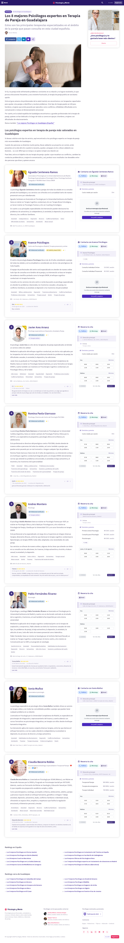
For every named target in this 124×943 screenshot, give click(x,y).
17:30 (85, 804)
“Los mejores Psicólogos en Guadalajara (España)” (35, 123)
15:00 (97, 556)
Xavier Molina (13, 33)
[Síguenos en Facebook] (83, 931)
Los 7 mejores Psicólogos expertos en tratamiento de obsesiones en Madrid (91, 861)
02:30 (108, 813)
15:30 (97, 800)
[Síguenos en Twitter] (87, 931)
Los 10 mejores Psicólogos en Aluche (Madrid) (22, 855)
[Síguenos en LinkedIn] (91, 931)
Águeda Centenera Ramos (43, 172)
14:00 (85, 556)
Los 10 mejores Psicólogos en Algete (77, 888)
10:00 (108, 364)
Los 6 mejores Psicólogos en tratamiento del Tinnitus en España (87, 852)
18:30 (97, 804)
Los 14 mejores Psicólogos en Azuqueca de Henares (24, 885)
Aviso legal (49, 937)
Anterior (83, 386)
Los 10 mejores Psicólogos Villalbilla (77, 882)
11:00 (85, 368)
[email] (28, 39)
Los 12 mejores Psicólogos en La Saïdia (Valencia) (23, 861)
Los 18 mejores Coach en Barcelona (19, 858)
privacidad (56, 937)
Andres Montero (37, 504)
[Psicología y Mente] (61, 3)
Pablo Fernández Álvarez (42, 594)
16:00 (108, 556)
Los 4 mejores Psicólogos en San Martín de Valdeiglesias (84, 855)
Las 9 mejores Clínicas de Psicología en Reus (80, 858)
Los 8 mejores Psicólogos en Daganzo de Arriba (81, 885)
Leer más (14, 395)
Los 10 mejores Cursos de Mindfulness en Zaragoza (24, 865)
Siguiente (110, 386)
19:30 (108, 804)
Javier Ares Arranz (38, 327)
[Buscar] (102, 3)
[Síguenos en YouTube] (99, 931)
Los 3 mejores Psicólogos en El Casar (19, 891)
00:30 (85, 813)
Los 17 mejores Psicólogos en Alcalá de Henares (81, 879)
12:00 (97, 368)
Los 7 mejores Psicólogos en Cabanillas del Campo (24, 879)
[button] (85, 259)
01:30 (97, 813)
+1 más (85, 543)
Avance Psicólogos (38, 243)
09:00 (97, 364)
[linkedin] (24, 39)
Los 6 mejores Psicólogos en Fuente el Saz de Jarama (83, 891)
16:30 (108, 800)
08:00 (85, 364)
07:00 (85, 444)
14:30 (85, 800)
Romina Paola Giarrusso (42, 413)
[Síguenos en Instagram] (95, 931)
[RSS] (107, 931)
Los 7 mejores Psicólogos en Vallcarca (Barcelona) (82, 865)
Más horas (111, 360)
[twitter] (19, 39)
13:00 (108, 368)
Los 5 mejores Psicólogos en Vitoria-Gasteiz (22, 852)
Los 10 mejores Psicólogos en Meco (19, 888)
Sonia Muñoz (35, 689)
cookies (62, 937)
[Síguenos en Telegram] (103, 931)
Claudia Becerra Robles (41, 762)
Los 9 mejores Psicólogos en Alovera (19, 882)
